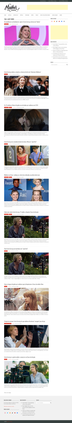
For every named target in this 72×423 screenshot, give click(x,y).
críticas (21, 15)
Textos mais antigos (7, 392)
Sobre (61, 15)
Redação (10, 24)
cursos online (55, 15)
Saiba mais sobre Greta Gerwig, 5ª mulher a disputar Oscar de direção (21, 212)
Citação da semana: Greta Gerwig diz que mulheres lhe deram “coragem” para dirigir (24, 321)
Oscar (10, 177)
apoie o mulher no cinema (45, 15)
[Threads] (64, 21)
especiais (6, 24)
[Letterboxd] (54, 21)
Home (5, 15)
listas (10, 107)
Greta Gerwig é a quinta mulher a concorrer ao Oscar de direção (19, 357)
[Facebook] (61, 21)
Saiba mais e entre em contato (9, 406)
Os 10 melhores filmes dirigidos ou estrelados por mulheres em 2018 (21, 105)
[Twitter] (7, 413)
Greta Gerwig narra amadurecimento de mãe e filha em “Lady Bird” (20, 142)
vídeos (37, 15)
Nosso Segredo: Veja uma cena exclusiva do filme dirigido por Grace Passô (28, 407)
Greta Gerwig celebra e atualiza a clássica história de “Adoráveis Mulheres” (22, 72)
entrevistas (15, 15)
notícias (9, 15)
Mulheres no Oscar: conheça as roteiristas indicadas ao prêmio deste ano (22, 175)
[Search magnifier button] (67, 64)
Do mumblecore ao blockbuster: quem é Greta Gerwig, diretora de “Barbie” (22, 22)
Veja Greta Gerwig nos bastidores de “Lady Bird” (16, 249)
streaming (27, 15)
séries (32, 15)
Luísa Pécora (10, 74)
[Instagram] (52, 21)
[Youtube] (59, 21)
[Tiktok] (57, 21)
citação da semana (8, 323)
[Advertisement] (47, 7)
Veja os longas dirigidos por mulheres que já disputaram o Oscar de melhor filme (23, 284)
